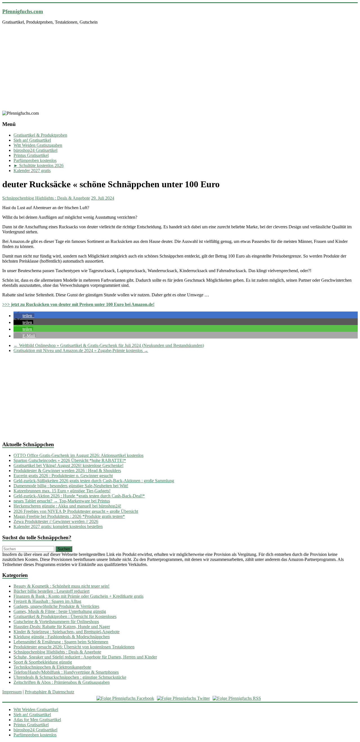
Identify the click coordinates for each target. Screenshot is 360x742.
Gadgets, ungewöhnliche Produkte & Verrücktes (56, 606)
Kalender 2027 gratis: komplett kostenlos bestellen (58, 526)
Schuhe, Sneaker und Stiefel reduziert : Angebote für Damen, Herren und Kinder (85, 657)
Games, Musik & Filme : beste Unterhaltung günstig (60, 611)
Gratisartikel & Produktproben (40, 135)
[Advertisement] (180, 68)
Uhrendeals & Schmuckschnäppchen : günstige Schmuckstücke (70, 677)
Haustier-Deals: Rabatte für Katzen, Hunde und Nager (62, 626)
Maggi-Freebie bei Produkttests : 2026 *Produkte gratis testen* (69, 516)
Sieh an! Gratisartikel (32, 140)
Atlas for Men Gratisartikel (37, 719)
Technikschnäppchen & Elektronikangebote (52, 667)
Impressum (12, 691)
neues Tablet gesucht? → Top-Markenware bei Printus (62, 501)
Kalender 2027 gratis (32, 170)
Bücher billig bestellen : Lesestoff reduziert (51, 591)
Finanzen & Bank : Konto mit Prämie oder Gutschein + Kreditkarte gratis (78, 596)
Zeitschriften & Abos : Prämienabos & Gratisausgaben (62, 682)
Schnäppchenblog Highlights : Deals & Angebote (46, 198)
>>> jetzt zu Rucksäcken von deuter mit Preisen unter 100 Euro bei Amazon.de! (78, 304)
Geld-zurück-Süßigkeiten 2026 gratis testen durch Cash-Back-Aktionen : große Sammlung (94, 480)
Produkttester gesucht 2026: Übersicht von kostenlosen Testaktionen (74, 646)
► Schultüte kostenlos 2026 (39, 165)
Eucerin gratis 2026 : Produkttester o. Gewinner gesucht (63, 475)
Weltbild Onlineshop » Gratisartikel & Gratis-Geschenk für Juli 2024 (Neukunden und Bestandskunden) (109, 345)
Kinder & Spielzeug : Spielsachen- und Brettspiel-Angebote (67, 631)
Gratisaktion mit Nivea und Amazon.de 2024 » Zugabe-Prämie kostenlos (81, 350)
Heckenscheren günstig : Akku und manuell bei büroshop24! (67, 506)
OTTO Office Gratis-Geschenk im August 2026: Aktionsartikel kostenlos (78, 455)
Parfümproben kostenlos (35, 160)
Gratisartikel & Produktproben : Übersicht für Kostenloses (65, 616)
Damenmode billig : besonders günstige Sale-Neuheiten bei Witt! (71, 485)
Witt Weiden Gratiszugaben (38, 145)
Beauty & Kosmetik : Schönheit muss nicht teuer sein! (61, 586)
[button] (24, 315)
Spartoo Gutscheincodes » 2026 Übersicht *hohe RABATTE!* (70, 460)
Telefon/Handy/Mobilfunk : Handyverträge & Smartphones (66, 672)
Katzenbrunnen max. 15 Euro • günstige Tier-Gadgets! (62, 490)
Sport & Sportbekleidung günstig (43, 662)
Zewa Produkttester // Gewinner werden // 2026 (56, 521)
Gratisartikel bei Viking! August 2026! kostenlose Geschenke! (68, 465)
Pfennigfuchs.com (22, 11)
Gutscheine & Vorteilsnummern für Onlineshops (56, 621)
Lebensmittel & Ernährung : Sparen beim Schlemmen (61, 641)
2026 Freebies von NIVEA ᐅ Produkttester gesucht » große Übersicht (76, 511)
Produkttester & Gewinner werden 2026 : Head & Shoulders (67, 470)
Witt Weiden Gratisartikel (36, 709)
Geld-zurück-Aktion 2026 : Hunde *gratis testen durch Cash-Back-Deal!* (79, 495)
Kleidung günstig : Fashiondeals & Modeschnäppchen (62, 636)
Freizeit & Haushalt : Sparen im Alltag (47, 601)
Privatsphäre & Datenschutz (49, 691)
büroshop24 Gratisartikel (35, 150)
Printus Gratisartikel (31, 155)
